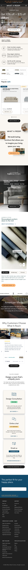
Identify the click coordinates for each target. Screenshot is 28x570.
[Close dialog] (26, 550)
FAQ (15, 505)
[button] (14, 29)
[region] (14, 334)
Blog (3, 514)
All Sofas (16, 523)
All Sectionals (17, 525)
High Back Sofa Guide (6, 534)
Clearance (16, 536)
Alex (15, 545)
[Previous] (21, 264)
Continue (7, 564)
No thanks (7, 567)
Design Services (5, 525)
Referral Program (5, 512)
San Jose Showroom (6, 509)
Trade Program (5, 510)
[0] (26, 6)
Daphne (16, 543)
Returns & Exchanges (19, 509)
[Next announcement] (25, 2)
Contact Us (17, 503)
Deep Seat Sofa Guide (6, 532)
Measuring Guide (5, 527)
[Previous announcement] (2, 2)
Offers (3, 516)
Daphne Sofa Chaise (6, 543)
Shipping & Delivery (18, 507)
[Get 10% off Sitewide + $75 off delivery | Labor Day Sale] (14, 2)
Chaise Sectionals (18, 527)
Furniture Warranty (18, 510)
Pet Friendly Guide (6, 530)
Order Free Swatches (6, 523)
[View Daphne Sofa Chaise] (21, 357)
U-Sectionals (17, 530)
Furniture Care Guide (6, 529)
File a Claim (17, 512)
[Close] (27, 0)
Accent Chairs (17, 532)
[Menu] (1, 5)
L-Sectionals (17, 529)
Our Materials (5, 505)
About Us (4, 503)
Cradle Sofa (4, 545)
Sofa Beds (16, 534)
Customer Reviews (6, 507)
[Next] (24, 264)
